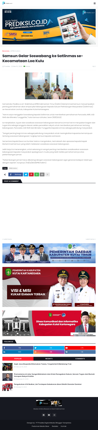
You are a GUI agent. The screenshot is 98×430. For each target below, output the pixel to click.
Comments (80, 359)
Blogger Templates (63, 423)
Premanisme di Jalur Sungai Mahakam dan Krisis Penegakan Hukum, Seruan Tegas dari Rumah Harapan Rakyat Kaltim (54, 375)
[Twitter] (26, 174)
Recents (48, 359)
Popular (17, 359)
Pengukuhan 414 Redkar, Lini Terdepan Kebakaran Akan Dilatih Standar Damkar (48, 384)
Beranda (5, 51)
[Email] (42, 174)
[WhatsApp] (36, 174)
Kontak (63, 426)
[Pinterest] (31, 174)
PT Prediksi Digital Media (45, 423)
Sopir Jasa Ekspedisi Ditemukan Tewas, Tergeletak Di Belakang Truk (42, 364)
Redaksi (55, 426)
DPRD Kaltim (15, 51)
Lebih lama (90, 239)
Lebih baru (8, 239)
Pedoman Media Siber (40, 426)
